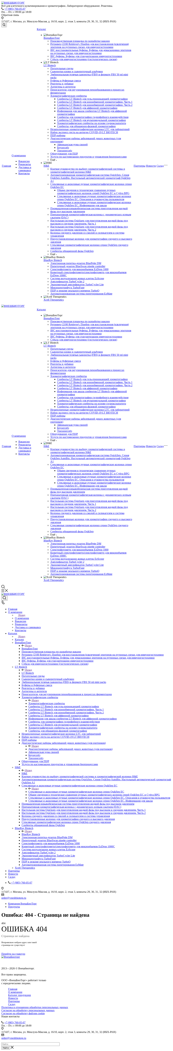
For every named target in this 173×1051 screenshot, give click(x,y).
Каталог (41, 29)
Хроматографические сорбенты (68, 95)
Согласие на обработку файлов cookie (23, 1013)
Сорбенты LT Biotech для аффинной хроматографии (87, 108)
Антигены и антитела (63, 86)
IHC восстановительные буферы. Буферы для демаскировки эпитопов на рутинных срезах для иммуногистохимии (90, 52)
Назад (21, 615)
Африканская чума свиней (72, 144)
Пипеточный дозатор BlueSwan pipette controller (77, 266)
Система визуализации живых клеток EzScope (77, 278)
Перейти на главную (13, 953)
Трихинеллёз (64, 150)
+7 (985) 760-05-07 (15, 8)
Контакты (24, 173)
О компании (19, 155)
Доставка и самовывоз (24, 169)
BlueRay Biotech (53, 260)
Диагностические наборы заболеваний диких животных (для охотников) (70, 749)
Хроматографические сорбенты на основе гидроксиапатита (91, 123)
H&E (46, 165)
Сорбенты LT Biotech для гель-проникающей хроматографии (92, 98)
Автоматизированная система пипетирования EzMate (81, 293)
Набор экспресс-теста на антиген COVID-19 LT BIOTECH (84, 132)
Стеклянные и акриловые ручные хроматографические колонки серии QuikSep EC (76, 791)
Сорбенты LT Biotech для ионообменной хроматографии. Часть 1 (94, 101)
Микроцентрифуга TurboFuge (67, 287)
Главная (6, 165)
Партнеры (139, 165)
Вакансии (24, 161)
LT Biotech (50, 65)
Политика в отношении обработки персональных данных (34, 1007)
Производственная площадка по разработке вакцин (80, 41)
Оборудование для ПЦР (64, 153)
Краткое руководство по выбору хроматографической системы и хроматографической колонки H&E (87, 170)
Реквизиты (24, 164)
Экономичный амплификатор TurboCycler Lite (77, 284)
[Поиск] (4, 25)
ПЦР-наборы (57, 135)
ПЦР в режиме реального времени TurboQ (74, 290)
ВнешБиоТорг (52, 38)
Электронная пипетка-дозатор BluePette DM (75, 263)
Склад (160, 165)
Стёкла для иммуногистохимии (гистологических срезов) (83, 59)
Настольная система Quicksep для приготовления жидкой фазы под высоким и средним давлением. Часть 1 (89, 222)
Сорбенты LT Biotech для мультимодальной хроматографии (91, 120)
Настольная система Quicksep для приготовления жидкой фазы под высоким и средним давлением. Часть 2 (89, 228)
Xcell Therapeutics (54, 299)
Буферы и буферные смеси (65, 80)
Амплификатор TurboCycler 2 (67, 281)
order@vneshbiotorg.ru (13, 897)
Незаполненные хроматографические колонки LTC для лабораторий (90, 129)
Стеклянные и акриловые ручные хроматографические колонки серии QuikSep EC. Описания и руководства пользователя (94, 198)
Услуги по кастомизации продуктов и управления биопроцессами (88, 156)
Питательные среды (61, 68)
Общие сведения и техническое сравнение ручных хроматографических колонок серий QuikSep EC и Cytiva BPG (93, 192)
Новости (151, 165)
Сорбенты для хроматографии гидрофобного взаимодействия (92, 117)
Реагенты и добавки (61, 83)
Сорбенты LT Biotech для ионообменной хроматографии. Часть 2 (94, 104)
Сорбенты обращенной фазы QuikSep (72, 251)
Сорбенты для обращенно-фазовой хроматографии (86, 126)
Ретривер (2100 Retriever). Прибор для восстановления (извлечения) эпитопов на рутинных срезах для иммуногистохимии (89, 46)
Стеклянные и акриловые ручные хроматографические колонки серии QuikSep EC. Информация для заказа (94, 204)
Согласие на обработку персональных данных (28, 1010)
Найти (6, 1048)
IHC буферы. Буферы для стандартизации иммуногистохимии (86, 56)
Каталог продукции (19, 995)
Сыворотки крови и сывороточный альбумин (76, 71)
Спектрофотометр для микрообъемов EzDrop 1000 (79, 269)
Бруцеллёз (63, 147)
